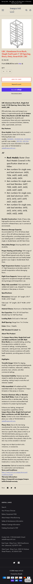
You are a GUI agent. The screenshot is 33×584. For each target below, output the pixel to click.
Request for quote (16, 84)
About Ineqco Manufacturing (11, 517)
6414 (14, 210)
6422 (14, 213)
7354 (9, 175)
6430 (20, 175)
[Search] (26, 10)
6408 (20, 213)
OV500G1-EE (18, 139)
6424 (20, 178)
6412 (9, 210)
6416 (19, 210)
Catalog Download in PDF (10, 528)
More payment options (16, 93)
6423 (14, 201)
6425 (20, 190)
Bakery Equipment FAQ (9, 514)
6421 (9, 201)
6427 (25, 184)
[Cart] (30, 10)
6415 (14, 198)
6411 (26, 195)
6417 (19, 198)
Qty (3, 68)
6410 (25, 207)
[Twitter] (14, 563)
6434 (9, 178)
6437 (14, 190)
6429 (14, 175)
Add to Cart (16, 79)
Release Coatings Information (11, 524)
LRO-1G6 (26, 141)
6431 (20, 187)
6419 (24, 198)
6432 (25, 175)
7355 (9, 187)
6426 (26, 172)
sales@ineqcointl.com (8, 148)
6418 (25, 210)
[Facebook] (19, 563)
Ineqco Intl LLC (15, 10)
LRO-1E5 (19, 141)
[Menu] (3, 10)
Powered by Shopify (16, 574)
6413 (9, 198)
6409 (20, 201)
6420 (9, 213)
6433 (25, 187)
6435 (9, 190)
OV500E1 (10, 139)
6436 (14, 178)
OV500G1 (27, 139)
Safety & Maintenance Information (12, 521)
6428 (14, 187)
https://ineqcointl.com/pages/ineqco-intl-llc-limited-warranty (15, 480)
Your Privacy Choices (8, 511)
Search (4, 507)
